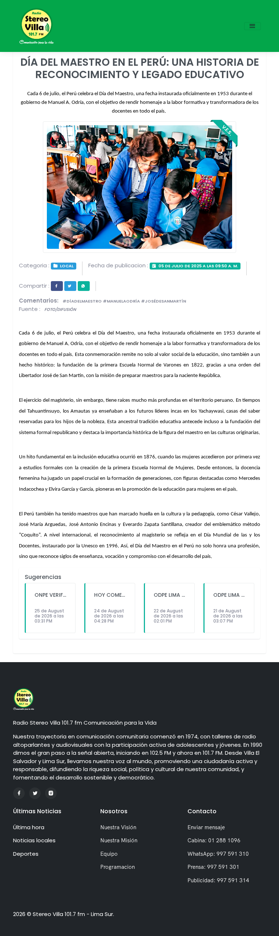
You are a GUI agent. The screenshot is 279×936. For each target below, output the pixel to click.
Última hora (28, 827)
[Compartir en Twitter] (70, 286)
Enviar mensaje (206, 827)
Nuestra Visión (118, 827)
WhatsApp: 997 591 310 (218, 853)
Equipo (109, 853)
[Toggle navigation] (252, 26)
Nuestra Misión (118, 840)
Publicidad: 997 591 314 (218, 880)
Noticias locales (34, 840)
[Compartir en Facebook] (57, 286)
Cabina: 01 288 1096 (213, 840)
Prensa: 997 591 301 (213, 866)
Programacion (117, 866)
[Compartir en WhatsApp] (84, 286)
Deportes (26, 854)
